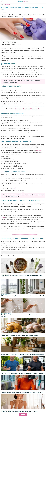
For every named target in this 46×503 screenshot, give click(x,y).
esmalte (13, 188)
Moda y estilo (7, 4)
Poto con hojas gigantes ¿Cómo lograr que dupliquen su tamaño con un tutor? (22, 295)
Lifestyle (2, 4)
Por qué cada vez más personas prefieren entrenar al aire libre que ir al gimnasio (23, 373)
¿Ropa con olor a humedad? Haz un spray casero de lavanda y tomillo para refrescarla (21, 276)
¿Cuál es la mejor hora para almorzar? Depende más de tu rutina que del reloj (22, 392)
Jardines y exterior (5, 294)
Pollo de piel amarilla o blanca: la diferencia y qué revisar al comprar (19, 335)
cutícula (3, 217)
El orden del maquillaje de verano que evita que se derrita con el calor (20, 411)
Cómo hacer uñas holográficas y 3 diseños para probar (27, 108)
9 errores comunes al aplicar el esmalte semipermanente (24, 233)
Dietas (2, 391)
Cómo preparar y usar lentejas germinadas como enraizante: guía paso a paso (22, 354)
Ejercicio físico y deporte (6, 372)
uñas (35, 72)
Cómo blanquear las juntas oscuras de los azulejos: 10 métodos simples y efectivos (21, 315)
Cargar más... (23, 414)
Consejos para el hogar (6, 274)
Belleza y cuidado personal (6, 410)
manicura (38, 150)
